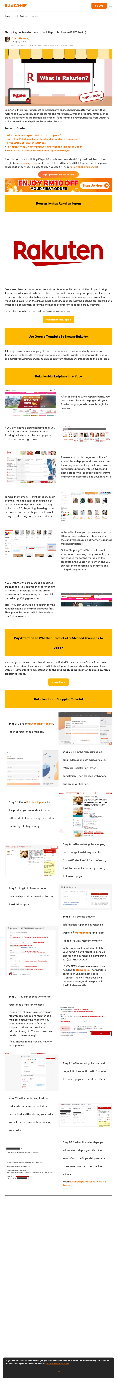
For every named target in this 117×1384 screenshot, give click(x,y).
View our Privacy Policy (57, 1363)
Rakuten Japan (35, 802)
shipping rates (29, 163)
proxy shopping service (84, 166)
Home (7, 16)
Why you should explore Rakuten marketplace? (34, 135)
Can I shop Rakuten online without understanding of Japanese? (43, 139)
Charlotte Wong (20, 38)
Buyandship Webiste (41, 723)
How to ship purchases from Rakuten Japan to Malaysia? (39, 150)
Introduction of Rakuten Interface (26, 142)
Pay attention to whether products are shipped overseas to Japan (44, 146)
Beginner (24, 16)
